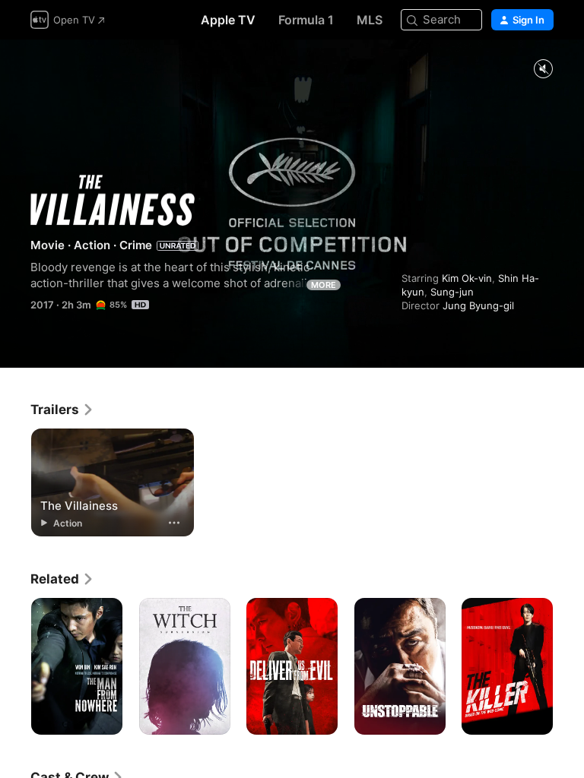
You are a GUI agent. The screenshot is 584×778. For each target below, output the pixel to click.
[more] (174, 522)
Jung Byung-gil (478, 305)
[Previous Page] (15, 666)
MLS (369, 19)
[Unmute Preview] (543, 69)
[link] (62, 409)
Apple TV (228, 19)
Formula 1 (306, 19)
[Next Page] (568, 666)
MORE (323, 285)
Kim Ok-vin (467, 278)
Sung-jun (452, 292)
